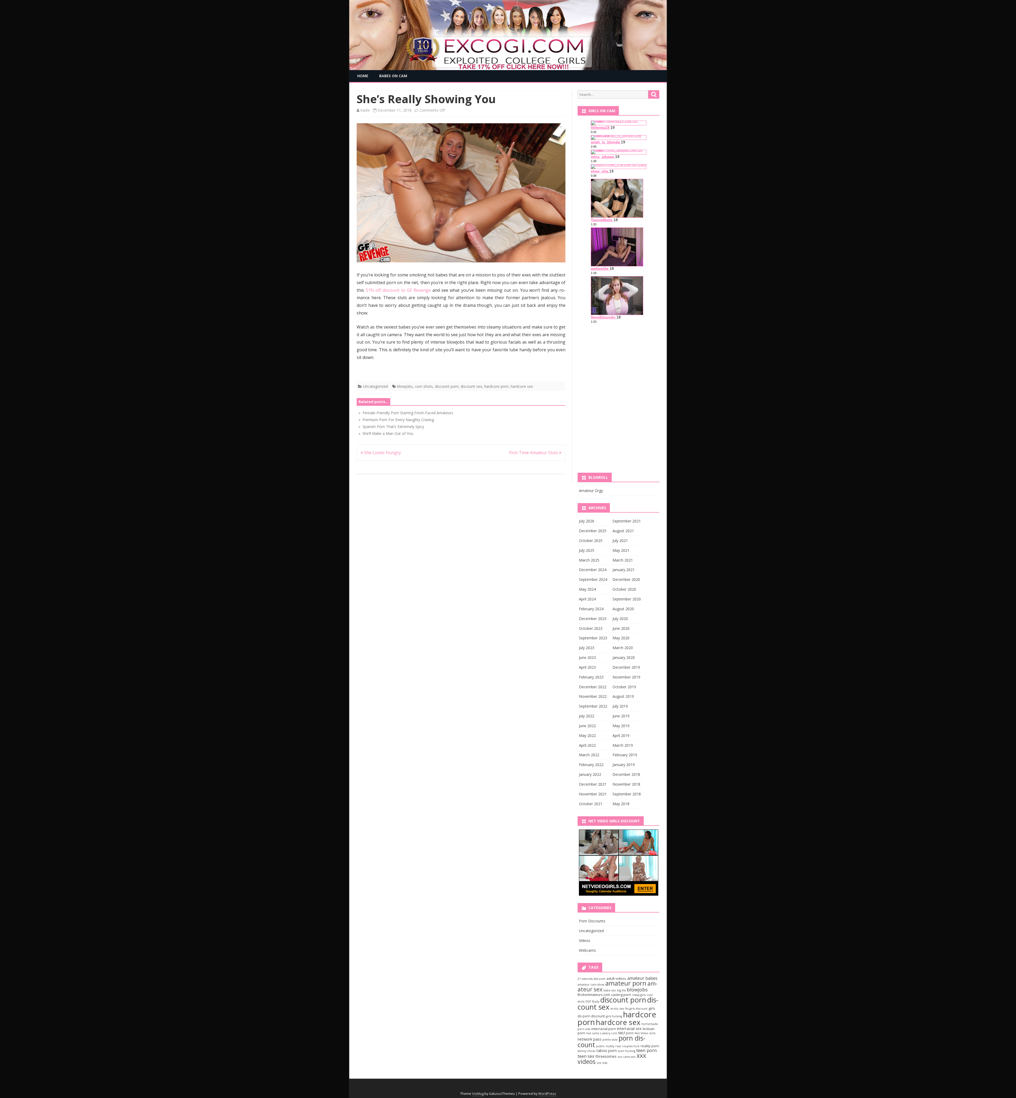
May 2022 (587, 735)
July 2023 (586, 647)
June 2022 (587, 725)
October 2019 (624, 686)
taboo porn (606, 1050)
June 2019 (621, 715)
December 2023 (592, 618)
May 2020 (621, 637)
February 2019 (625, 754)
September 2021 (627, 520)
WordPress (547, 1093)
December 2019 (626, 667)
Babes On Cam (393, 75)
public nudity (605, 1046)
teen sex (586, 1056)
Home (362, 75)
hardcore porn (496, 386)
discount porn (447, 386)
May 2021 (621, 550)
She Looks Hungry (382, 452)
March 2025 (589, 560)
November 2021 (593, 793)
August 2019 (623, 696)
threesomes (605, 1056)
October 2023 (590, 628)
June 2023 (587, 657)
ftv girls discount (636, 1008)
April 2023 (587, 667)
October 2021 (590, 803)
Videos (584, 940)
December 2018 (626, 774)
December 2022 (592, 686)
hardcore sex (522, 386)
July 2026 (586, 520)
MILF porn (626, 1033)
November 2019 (626, 677)
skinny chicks (586, 1051)
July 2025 (586, 550)
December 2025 (592, 530)
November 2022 (593, 696)
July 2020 (620, 618)
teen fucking (626, 1051)
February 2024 (591, 608)
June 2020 (621, 628)
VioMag (478, 1093)
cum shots (424, 386)
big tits (621, 990)
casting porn (621, 994)
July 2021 (620, 540)
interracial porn (603, 1028)
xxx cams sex (627, 1057)
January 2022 (590, 774)
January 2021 (624, 569)
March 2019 (623, 745)
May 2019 (621, 725)
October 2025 (590, 540)
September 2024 (593, 579)
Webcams (587, 950)
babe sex (610, 990)
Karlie (365, 110)
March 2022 (589, 754)
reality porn (650, 1046)
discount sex (471, 386)
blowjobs (405, 386)
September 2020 (627, 599)
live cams (592, 1033)
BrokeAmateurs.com (594, 994)
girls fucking (614, 1016)
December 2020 (626, 579)
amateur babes (642, 978)
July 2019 (620, 706)
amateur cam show (591, 984)
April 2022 (587, 745)
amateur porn (625, 983)
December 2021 (592, 784)
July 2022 (586, 715)
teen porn (646, 1050)
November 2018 (626, 784)
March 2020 (623, 647)
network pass (589, 1039)
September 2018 (627, 793)
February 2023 (591, 677)
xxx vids (602, 1063)
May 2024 (587, 589)
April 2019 (621, 735)
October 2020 (624, 589)
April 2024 (587, 599)
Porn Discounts (592, 920)
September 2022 (593, 706)
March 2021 (623, 560)
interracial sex (629, 1028)
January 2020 (624, 657)
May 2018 (621, 803)
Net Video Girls (645, 1033)
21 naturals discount (591, 979)
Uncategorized (375, 386)
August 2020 (623, 608)
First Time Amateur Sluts (534, 452)
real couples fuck (627, 1046)
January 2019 (624, 764)
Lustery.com (608, 1033)
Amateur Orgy (591, 490)
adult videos (616, 978)
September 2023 (593, 637)
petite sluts (610, 1039)
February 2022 (591, 764)
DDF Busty (592, 1001)
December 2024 (592, 569)
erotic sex (617, 1008)
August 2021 (623, 530)
